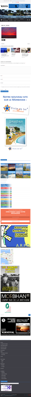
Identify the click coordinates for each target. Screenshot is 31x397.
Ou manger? (2, 366)
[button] (6, 18)
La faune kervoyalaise (3, 348)
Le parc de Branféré (3, 378)
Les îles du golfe (3, 375)
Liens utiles (11, 20)
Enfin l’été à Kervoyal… (14, 54)
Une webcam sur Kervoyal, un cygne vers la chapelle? (25, 54)
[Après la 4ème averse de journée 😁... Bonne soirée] (26, 167)
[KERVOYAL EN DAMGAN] (1, 20)
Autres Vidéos (3, 354)
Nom (2, 75)
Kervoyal (2, 342)
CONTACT (15, 20)
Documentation (3, 350)
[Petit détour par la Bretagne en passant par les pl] (11, 174)
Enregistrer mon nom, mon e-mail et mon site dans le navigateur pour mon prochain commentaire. (16, 86)
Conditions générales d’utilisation (5, 339)
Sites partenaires (5, 20)
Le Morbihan (3, 372)
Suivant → (28, 43)
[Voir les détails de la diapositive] (15, 134)
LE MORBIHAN (2, 371)
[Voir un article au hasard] (29, 20)
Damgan (2, 360)
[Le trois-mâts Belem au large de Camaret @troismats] (19, 167)
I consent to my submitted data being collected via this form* (10, 219)
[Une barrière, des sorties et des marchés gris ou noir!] (5, 48)
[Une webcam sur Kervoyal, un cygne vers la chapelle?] (25, 48)
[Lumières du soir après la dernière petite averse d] (4, 174)
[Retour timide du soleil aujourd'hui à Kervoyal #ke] (11, 167)
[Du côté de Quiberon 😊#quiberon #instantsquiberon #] (26, 174)
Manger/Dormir (3, 363)
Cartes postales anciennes (4, 345)
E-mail (2, 79)
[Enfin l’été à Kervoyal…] (15, 48)
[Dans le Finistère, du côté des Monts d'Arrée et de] (4, 167)
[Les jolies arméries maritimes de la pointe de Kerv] (19, 174)
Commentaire (3, 65)
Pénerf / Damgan (3, 359)
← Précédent (2, 43)
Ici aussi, (18, 20)
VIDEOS (1, 351)
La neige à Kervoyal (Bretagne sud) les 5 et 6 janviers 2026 (19, 0)
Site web (2, 82)
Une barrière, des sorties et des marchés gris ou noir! (5, 54)
